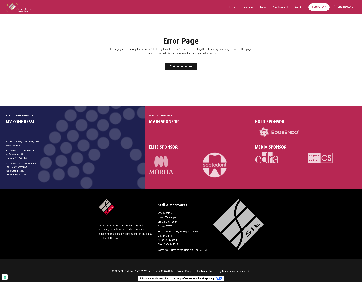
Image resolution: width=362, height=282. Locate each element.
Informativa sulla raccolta (154, 278)
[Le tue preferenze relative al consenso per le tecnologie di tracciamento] (5, 277)
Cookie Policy (200, 271)
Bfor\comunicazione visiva (236, 271)
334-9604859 (21, 158)
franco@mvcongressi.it (16, 167)
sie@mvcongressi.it (15, 154)
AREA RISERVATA (345, 7)
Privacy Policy (184, 271)
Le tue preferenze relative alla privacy (193, 278)
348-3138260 (21, 174)
